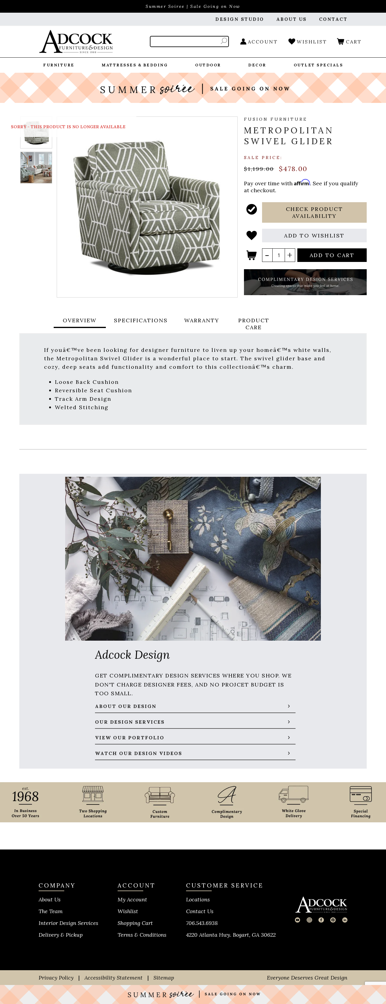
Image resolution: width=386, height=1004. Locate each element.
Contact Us (200, 911)
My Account (132, 899)
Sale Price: (263, 157)
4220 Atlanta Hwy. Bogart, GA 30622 (231, 934)
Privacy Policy (56, 977)
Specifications (141, 320)
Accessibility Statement (113, 977)
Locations (198, 899)
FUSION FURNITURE (275, 119)
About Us (50, 899)
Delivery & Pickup (61, 934)
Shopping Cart (135, 923)
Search (224, 41)
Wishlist (128, 911)
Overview (79, 320)
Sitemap (163, 977)
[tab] (80, 324)
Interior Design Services (68, 923)
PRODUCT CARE (253, 324)
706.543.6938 (202, 923)
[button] (314, 212)
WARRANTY (201, 320)
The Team (51, 911)
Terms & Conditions (142, 934)
